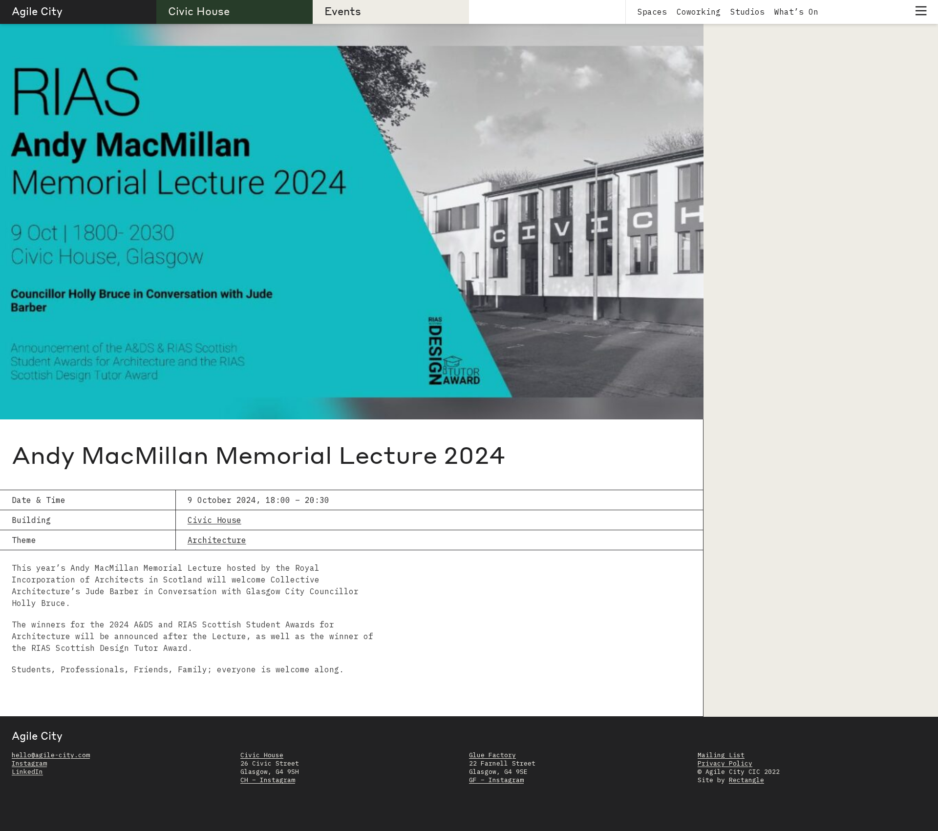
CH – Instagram (267, 780)
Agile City (37, 11)
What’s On (796, 12)
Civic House (199, 11)
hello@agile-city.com (51, 755)
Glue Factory (492, 755)
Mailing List (721, 755)
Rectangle (746, 780)
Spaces (652, 12)
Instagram (29, 763)
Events (342, 11)
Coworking (699, 12)
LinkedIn (27, 772)
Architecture (217, 540)
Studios (747, 12)
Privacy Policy (725, 763)
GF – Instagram (496, 780)
